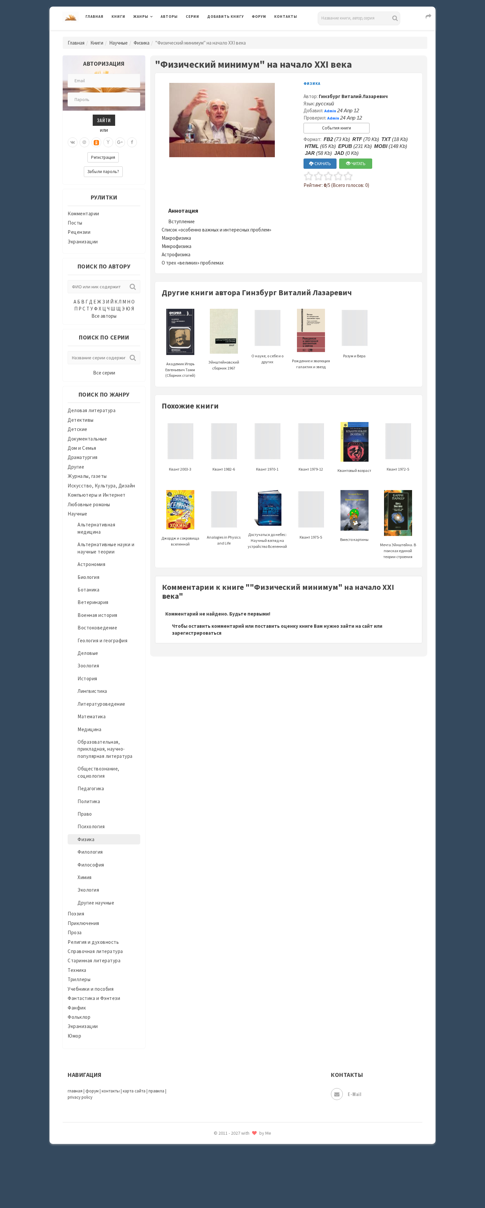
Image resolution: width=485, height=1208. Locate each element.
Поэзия (76, 913)
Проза (75, 932)
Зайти (104, 120)
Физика (141, 43)
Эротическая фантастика (237, 1156)
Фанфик (77, 1008)
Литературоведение (101, 704)
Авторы (169, 16)
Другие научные (96, 903)
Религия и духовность (93, 942)
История (87, 678)
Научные (118, 43)
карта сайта (134, 1091)
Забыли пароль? (103, 171)
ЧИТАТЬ (358, 163)
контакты (111, 1091)
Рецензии (79, 232)
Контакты (285, 16)
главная (75, 1091)
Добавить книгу (225, 16)
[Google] (120, 142)
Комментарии (83, 213)
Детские (77, 429)
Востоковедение (97, 627)
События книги (336, 128)
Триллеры (79, 979)
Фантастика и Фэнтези (94, 998)
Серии (192, 16)
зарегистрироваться (196, 633)
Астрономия (91, 564)
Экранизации (83, 241)
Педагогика (91, 788)
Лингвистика (92, 691)
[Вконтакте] (73, 142)
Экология (88, 890)
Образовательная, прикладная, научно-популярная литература (105, 749)
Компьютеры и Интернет (97, 495)
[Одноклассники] (96, 142)
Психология (91, 826)
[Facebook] (132, 142)
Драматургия (83, 457)
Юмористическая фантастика (242, 1185)
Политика (89, 801)
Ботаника (88, 589)
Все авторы (103, 316)
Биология (88, 577)
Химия (85, 877)
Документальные (87, 439)
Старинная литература (94, 960)
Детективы (81, 420)
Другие (76, 467)
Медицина (89, 729)
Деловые (88, 653)
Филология (90, 852)
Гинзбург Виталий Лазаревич (353, 96)
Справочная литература (95, 951)
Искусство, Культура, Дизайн (101, 485)
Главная (94, 16)
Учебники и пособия (90, 989)
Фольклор (79, 1017)
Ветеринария (93, 602)
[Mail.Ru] (84, 142)
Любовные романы (89, 504)
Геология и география (102, 640)
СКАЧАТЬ (322, 163)
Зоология (88, 665)
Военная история (97, 615)
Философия (91, 865)
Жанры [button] (140, 16)
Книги (118, 16)
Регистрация (103, 157)
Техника (77, 970)
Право (85, 814)
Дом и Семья (82, 448)
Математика (92, 716)
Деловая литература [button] (156, 33)
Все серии (104, 373)
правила (156, 1091)
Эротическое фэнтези (233, 1170)
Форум (259, 16)
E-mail (354, 1093)
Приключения (83, 923)
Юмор (74, 1036)
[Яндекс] (108, 142)
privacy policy (80, 1097)
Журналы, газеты (87, 476)
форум (92, 1091)
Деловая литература (231, 33)
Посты (75, 223)
